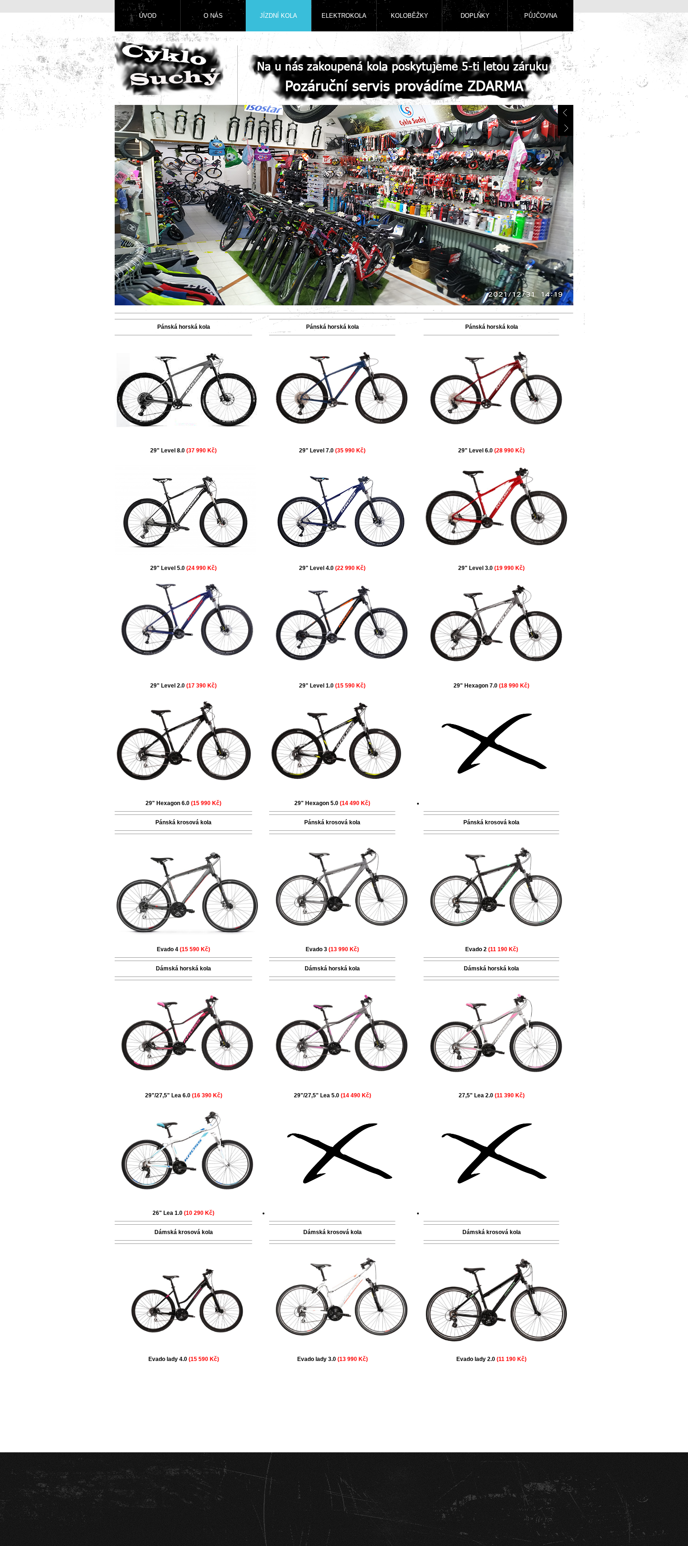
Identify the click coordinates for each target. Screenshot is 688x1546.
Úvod (147, 15)
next (565, 128)
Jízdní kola (278, 15)
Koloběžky (409, 15)
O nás (213, 15)
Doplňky (475, 15)
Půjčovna (540, 15)
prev (565, 112)
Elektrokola (344, 15)
